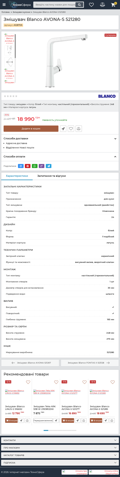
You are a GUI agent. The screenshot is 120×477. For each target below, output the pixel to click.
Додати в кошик (31, 128)
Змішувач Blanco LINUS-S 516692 (15, 409)
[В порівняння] (79, 129)
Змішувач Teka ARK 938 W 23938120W (44, 409)
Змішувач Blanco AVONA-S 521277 (71, 409)
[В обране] (71, 129)
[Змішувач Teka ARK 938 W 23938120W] (45, 392)
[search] (79, 4)
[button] (46, 430)
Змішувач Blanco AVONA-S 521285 (99, 409)
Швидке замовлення (63, 129)
